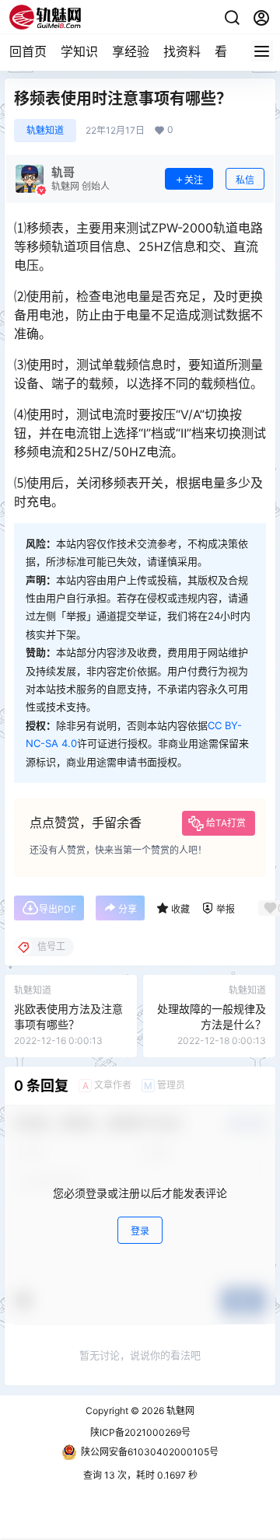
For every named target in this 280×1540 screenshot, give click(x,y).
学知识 (79, 51)
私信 (245, 180)
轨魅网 (179, 1410)
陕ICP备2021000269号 (140, 1432)
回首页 (28, 51)
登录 (140, 1231)
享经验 (130, 51)
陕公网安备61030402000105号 (150, 1452)
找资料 (182, 51)
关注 (193, 180)
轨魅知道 (45, 130)
